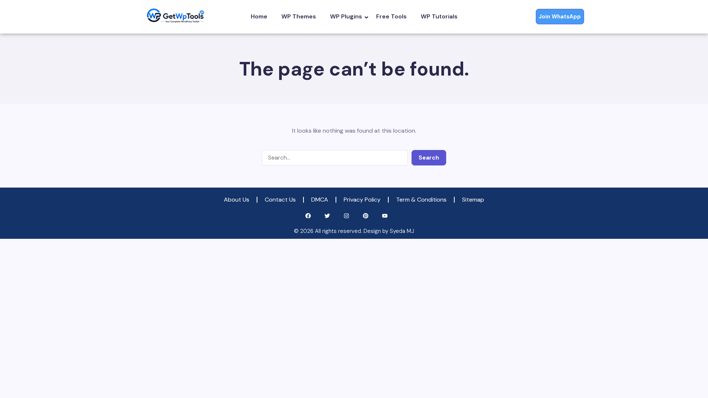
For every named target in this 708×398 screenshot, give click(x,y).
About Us (236, 199)
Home (259, 16)
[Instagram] (346, 216)
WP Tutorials (439, 16)
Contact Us (280, 199)
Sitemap (473, 199)
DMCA (319, 199)
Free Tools (391, 16)
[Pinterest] (366, 216)
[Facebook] (308, 216)
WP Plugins (346, 16)
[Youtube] (385, 216)
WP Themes (298, 16)
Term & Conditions (421, 199)
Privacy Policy (362, 199)
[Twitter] (327, 216)
